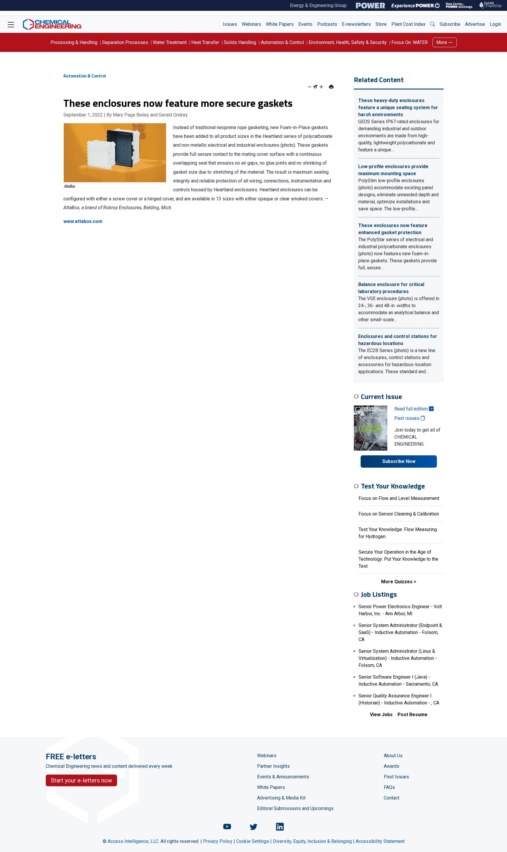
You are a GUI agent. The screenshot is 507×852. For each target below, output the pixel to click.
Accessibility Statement (380, 841)
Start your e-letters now (81, 780)
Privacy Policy (217, 841)
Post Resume (412, 714)
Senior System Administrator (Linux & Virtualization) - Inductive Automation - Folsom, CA (398, 658)
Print (331, 86)
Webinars (251, 24)
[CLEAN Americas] (490, 5)
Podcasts (327, 24)
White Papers (280, 24)
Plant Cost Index (408, 24)
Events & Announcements (283, 777)
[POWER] (370, 6)
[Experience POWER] (415, 6)
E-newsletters (356, 24)
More (442, 42)
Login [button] (495, 24)
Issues (230, 24)
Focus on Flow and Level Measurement (399, 498)
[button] (432, 24)
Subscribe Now (398, 461)
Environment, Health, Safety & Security (348, 42)
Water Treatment (170, 42)
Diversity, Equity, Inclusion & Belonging (312, 841)
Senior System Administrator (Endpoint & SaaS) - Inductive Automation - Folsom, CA (400, 632)
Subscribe (450, 24)
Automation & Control (282, 42)
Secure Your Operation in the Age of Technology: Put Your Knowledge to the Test (398, 559)
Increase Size (321, 86)
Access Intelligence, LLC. (133, 841)
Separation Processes (125, 42)
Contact (391, 798)
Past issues (407, 418)
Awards (391, 766)
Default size (315, 86)
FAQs (389, 787)
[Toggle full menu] (11, 24)
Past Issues (396, 777)
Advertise (475, 24)
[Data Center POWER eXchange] (459, 6)
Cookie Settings (252, 841)
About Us (393, 755)
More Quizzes (397, 581)
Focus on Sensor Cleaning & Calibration (399, 514)
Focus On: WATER (409, 42)
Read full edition (411, 409)
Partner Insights (273, 766)
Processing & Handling (73, 42)
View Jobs (381, 714)
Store (381, 24)
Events (305, 24)
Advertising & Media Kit (281, 798)
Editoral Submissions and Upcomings (295, 808)
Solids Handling (240, 42)
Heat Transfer (205, 42)
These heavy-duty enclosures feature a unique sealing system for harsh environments (398, 107)
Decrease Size (309, 86)
